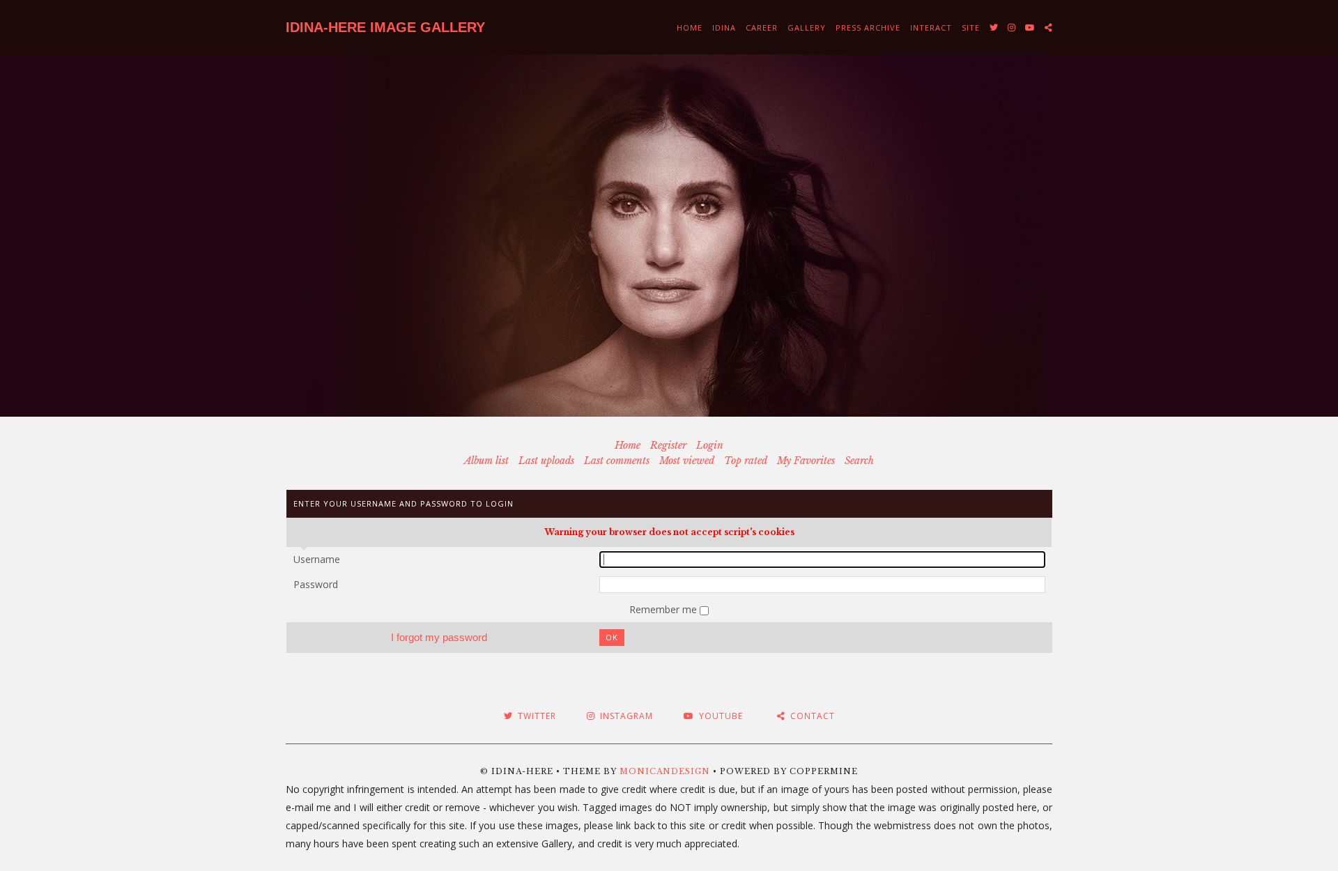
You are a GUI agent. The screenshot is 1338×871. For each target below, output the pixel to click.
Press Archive (868, 27)
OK (612, 637)
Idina (724, 27)
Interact (931, 27)
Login (709, 445)
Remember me (664, 609)
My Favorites (806, 460)
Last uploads (546, 460)
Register (668, 445)
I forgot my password (439, 637)
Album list (486, 460)
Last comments (616, 460)
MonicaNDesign (665, 771)
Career (762, 27)
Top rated (745, 460)
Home (689, 27)
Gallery (806, 27)
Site (971, 27)
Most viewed (686, 460)
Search (859, 460)
